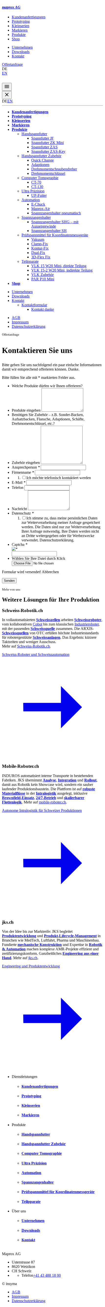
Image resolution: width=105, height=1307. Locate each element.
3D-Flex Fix (40, 257)
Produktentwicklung (19, 936)
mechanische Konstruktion (40, 945)
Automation (30, 200)
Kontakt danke (42, 309)
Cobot (37, 624)
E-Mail (18, 482)
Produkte (19, 35)
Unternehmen (22, 47)
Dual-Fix (38, 253)
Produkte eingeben (27, 410)
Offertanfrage (12, 64)
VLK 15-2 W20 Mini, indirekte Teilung (62, 270)
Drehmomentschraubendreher (54, 169)
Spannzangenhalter (36, 217)
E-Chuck (38, 204)
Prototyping (21, 21)
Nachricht (20, 509)
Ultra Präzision (32, 191)
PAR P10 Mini (42, 279)
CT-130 (37, 187)
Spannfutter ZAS (44, 147)
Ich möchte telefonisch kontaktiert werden (58, 478)
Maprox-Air (40, 209)
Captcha (19, 544)
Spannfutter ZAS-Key (48, 151)
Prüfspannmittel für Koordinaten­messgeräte (54, 235)
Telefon (18, 487)
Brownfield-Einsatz (18, 798)
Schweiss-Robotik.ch (33, 646)
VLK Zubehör (42, 275)
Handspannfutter (34, 134)
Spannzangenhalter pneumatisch (56, 213)
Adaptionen (40, 165)
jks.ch (32, 958)
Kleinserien (20, 26)
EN (4, 73)
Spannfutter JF (42, 138)
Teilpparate (30, 261)
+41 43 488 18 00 (47, 1275)
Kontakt (18, 56)
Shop (16, 39)
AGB (16, 318)
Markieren (20, 30)
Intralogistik (46, 793)
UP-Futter (39, 195)
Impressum (20, 322)
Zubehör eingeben (26, 463)
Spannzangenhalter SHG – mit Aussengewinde (54, 224)
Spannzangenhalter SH (49, 231)
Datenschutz (23, 513)
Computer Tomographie (39, 178)
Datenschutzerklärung (28, 326)
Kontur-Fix (40, 248)
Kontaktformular (34, 305)
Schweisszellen (48, 620)
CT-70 (36, 182)
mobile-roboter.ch (52, 802)
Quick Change (42, 160)
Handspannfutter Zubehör (41, 156)
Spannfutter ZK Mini (47, 143)
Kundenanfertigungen (28, 17)
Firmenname (23, 472)
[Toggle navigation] (7, 87)
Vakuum (37, 239)
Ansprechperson (26, 467)
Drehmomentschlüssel (48, 173)
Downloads (21, 52)
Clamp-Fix (39, 244)
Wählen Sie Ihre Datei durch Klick (38, 558)
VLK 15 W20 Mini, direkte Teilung (58, 266)
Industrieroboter (86, 624)
